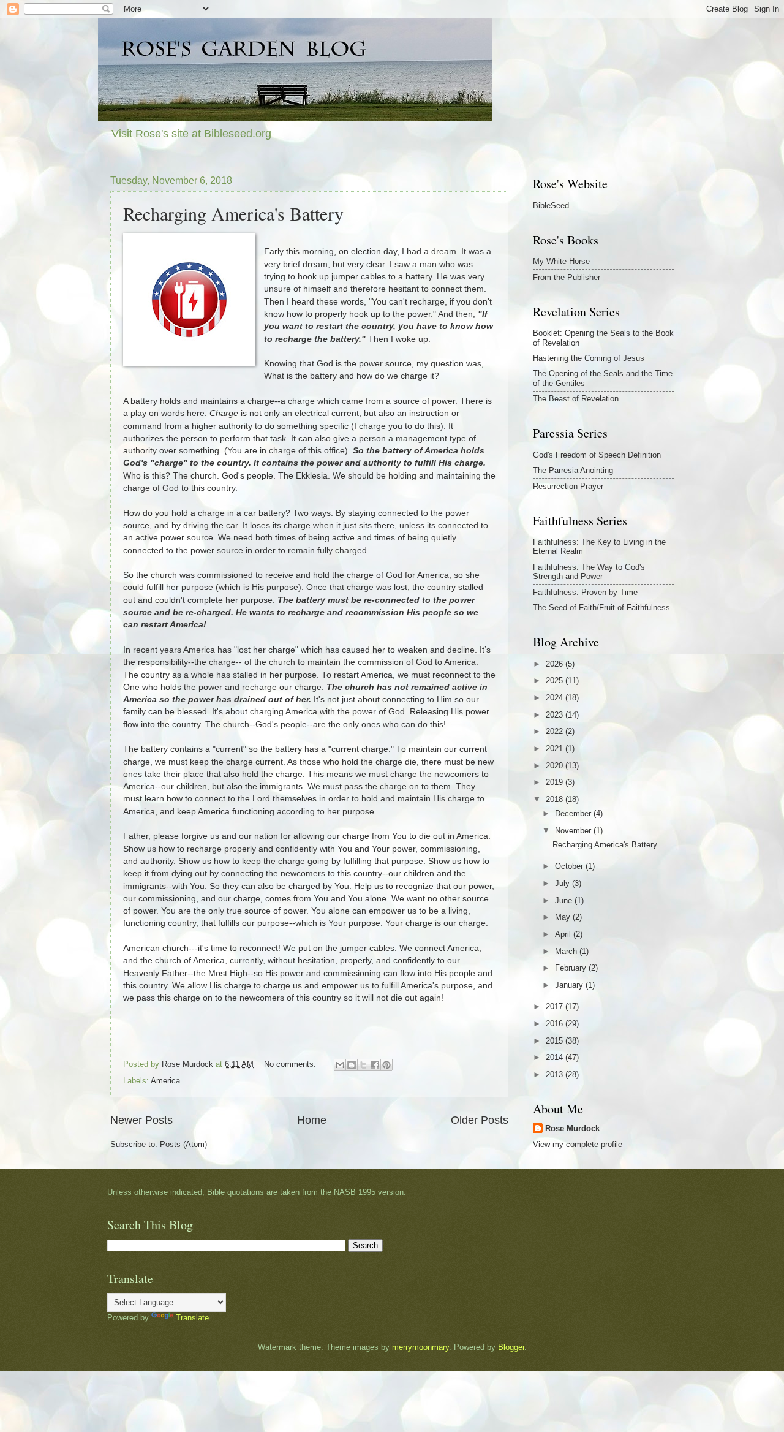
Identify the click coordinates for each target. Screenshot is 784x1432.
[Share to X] (363, 1065)
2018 (555, 799)
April (564, 934)
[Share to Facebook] (375, 1065)
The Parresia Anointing (573, 470)
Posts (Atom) (183, 1144)
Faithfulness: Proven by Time (585, 592)
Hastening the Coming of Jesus (588, 358)
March (567, 951)
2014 (555, 1057)
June (565, 900)
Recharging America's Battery (233, 213)
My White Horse (561, 261)
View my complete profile (577, 1144)
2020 (555, 765)
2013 (555, 1074)
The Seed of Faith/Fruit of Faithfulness (601, 607)
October (570, 866)
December (574, 813)
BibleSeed (551, 205)
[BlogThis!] (351, 1065)
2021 (555, 748)
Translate (192, 1317)
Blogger (511, 1347)
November (574, 830)
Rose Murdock (572, 1128)
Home (311, 1120)
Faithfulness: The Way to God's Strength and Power (589, 572)
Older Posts (479, 1120)
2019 (555, 782)
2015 (555, 1040)
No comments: (291, 1064)
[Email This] (340, 1065)
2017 (555, 1006)
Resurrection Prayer (568, 486)
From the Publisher (566, 277)
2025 (555, 680)
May (564, 917)
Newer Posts (141, 1120)
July (563, 883)
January (570, 985)
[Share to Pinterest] (386, 1065)
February (572, 967)
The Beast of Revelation (576, 398)
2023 (555, 714)
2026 (555, 664)
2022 (555, 731)
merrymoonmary (420, 1347)
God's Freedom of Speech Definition (597, 455)
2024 (555, 697)
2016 (555, 1023)
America (165, 1080)
